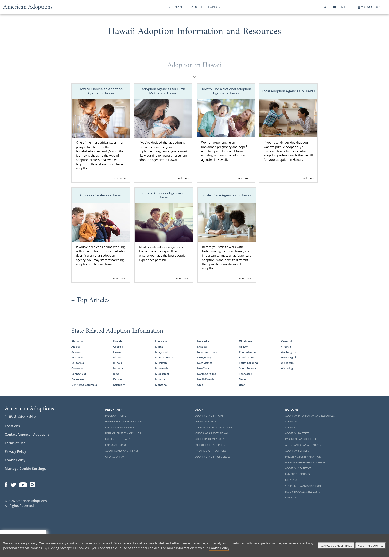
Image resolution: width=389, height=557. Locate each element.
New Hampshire (207, 352)
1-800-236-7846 (20, 416)
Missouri (160, 379)
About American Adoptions (303, 445)
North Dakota (206, 379)
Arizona (76, 352)
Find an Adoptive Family (120, 427)
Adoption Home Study (209, 439)
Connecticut (78, 374)
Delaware (77, 379)
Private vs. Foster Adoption (303, 456)
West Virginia (289, 357)
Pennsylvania (247, 352)
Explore (215, 7)
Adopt (197, 7)
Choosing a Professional (211, 433)
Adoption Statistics (298, 468)
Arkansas (77, 357)
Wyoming (287, 368)
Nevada (202, 346)
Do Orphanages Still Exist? (302, 491)
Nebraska (203, 341)
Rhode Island (247, 357)
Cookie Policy (15, 460)
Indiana (118, 368)
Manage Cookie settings (336, 545)
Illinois (117, 363)
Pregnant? (176, 7)
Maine (159, 346)
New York (203, 368)
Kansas (117, 379)
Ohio (200, 385)
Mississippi (162, 374)
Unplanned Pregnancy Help (123, 433)
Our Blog (291, 497)
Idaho (117, 357)
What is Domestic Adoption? (213, 427)
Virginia (286, 346)
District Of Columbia (84, 385)
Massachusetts (164, 357)
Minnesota (162, 368)
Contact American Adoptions (27, 434)
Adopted (291, 427)
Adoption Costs (205, 421)
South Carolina (248, 363)
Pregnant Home (115, 415)
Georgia (118, 346)
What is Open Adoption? (210, 450)
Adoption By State (297, 433)
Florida (117, 341)
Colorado (77, 368)
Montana (161, 385)
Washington (288, 352)
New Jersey (204, 357)
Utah (242, 385)
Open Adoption (115, 456)
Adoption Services (297, 450)
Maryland (161, 352)
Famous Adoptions (297, 474)
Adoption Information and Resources (310, 415)
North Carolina (206, 374)
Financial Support (117, 445)
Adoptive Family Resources (212, 456)
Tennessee (245, 374)
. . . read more (117, 178)
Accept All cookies (370, 545)
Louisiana (161, 341)
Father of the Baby (117, 439)
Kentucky (119, 385)
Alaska (75, 346)
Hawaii (117, 352)
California (77, 363)
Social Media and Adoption (303, 486)
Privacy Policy (15, 451)
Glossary (291, 480)
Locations (12, 426)
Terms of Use (15, 443)
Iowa (116, 374)
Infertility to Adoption (210, 445)
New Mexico (204, 363)
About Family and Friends (122, 450)
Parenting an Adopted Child (303, 439)
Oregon (243, 346)
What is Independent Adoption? (305, 462)
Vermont (286, 341)
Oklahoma (245, 341)
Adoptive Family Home (209, 415)
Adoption (291, 421)
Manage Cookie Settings (25, 468)
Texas (242, 379)
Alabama (77, 341)
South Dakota (247, 368)
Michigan (161, 363)
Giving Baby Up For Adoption (123, 421)
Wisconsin (287, 363)
